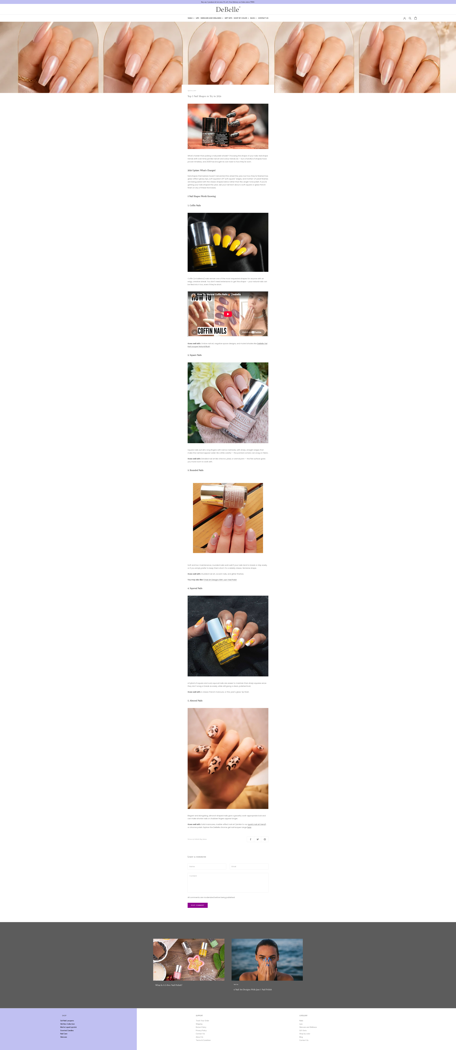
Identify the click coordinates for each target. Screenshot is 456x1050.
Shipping (199, 1024)
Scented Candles (67, 1030)
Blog (252, 18)
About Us (199, 1037)
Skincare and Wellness (211, 18)
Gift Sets (228, 18)
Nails (190, 18)
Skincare (63, 1037)
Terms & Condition (203, 1040)
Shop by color (240, 18)
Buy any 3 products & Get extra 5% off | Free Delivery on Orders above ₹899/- (228, 2)
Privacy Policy (201, 1030)
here (249, 827)
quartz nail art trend (256, 824)
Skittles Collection (67, 1024)
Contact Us (263, 18)
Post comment (197, 905)
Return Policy (201, 1027)
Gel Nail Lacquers (67, 1021)
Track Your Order (202, 1021)
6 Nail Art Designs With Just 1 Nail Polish (220, 579)
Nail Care (63, 1034)
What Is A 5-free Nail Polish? (168, 985)
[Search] (410, 18)
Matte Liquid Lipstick (68, 1027)
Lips (197, 18)
